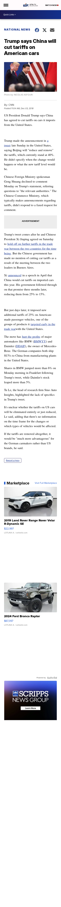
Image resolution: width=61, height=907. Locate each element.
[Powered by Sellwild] (52, 678)
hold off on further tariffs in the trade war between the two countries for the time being (30, 248)
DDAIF (20, 346)
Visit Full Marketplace (46, 483)
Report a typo (12, 460)
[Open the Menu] (6, 5)
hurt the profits (31, 336)
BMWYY (40, 341)
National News (17, 29)
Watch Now (51, 5)
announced (14, 275)
